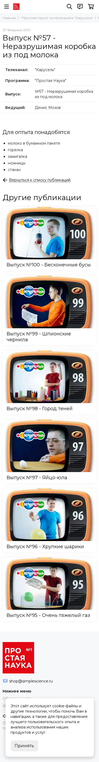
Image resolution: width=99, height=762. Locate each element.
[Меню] (6, 6)
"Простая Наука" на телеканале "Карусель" (57, 18)
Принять (24, 745)
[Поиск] (69, 6)
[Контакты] (80, 6)
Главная (9, 18)
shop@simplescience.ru (31, 681)
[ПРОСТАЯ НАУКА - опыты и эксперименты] (16, 6)
